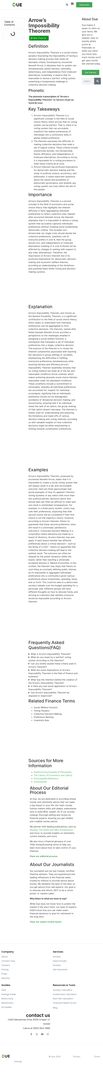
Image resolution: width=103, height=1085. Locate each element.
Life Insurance (60, 969)
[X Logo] (36, 1034)
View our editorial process (44, 856)
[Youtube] (42, 1034)
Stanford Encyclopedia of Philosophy (53, 772)
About (4, 956)
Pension (57, 965)
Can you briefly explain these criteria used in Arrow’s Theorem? (52, 665)
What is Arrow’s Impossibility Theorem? (51, 654)
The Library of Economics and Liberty (53, 775)
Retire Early (7, 998)
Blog (55, 1007)
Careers (5, 965)
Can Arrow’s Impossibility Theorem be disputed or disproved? (48, 694)
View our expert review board (45, 921)
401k (3, 990)
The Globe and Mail (48, 829)
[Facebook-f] (31, 1034)
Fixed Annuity (60, 960)
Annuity (57, 956)
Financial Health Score (64, 1002)
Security (5, 978)
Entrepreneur (66, 829)
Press (4, 973)
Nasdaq (34, 829)
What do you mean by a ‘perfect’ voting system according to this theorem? (49, 659)
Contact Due (8, 960)
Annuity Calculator (62, 990)
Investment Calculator (65, 994)
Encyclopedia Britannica (46, 778)
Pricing (4, 969)
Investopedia (40, 781)
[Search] (97, 81)
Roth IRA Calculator (63, 998)
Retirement (7, 1002)
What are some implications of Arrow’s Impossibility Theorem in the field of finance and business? (53, 673)
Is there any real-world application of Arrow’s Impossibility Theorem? (52, 688)
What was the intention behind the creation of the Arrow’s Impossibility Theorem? (52, 681)
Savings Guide (8, 994)
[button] (67, 5)
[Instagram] (47, 1034)
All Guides (6, 1007)
